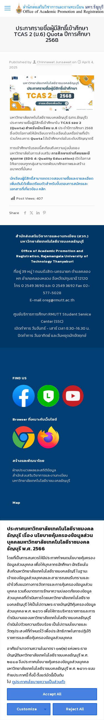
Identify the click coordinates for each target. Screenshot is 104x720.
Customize (27, 709)
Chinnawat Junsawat (54, 62)
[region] (52, 620)
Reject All (75, 709)
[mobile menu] (7, 8)
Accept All (52, 694)
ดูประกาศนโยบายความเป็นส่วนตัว (38, 682)
